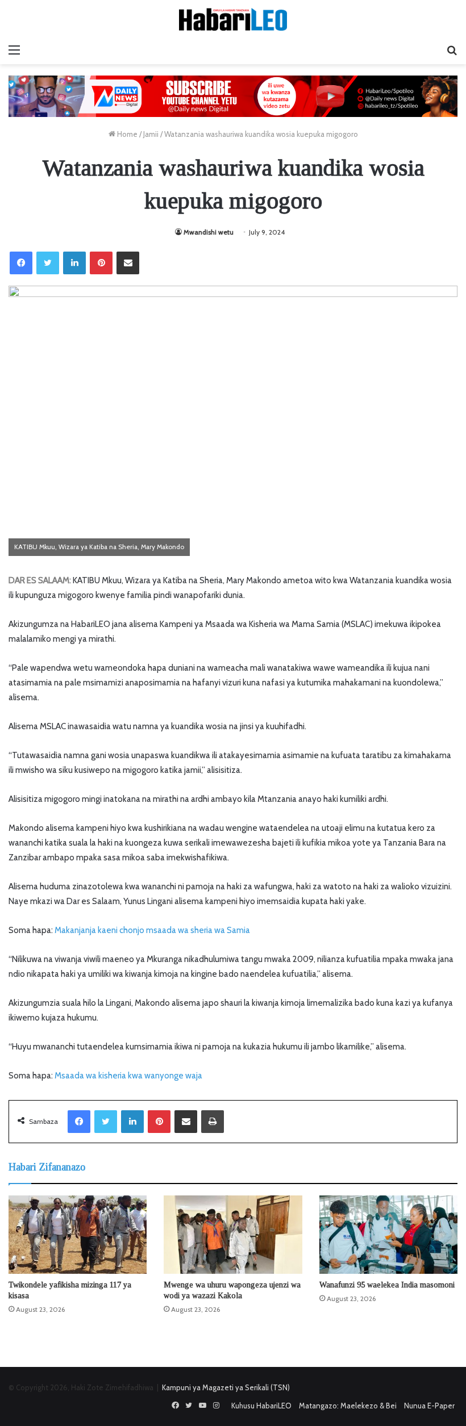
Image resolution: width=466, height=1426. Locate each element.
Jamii (151, 134)
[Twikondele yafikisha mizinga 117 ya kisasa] (78, 1234)
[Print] (212, 1121)
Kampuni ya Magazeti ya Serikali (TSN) (226, 1387)
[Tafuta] (451, 49)
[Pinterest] (101, 263)
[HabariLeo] (233, 19)
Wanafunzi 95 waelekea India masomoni (387, 1285)
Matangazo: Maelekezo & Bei (348, 1405)
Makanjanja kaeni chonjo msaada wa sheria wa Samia (152, 930)
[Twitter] (47, 263)
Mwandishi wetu (209, 232)
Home (126, 134)
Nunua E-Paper (429, 1405)
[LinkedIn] (74, 263)
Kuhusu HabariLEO (261, 1405)
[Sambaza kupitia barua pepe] (127, 263)
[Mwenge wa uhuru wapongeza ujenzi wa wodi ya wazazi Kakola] (233, 1234)
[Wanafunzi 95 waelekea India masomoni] (388, 1234)
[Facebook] (21, 263)
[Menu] (14, 49)
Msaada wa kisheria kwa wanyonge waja (128, 1075)
